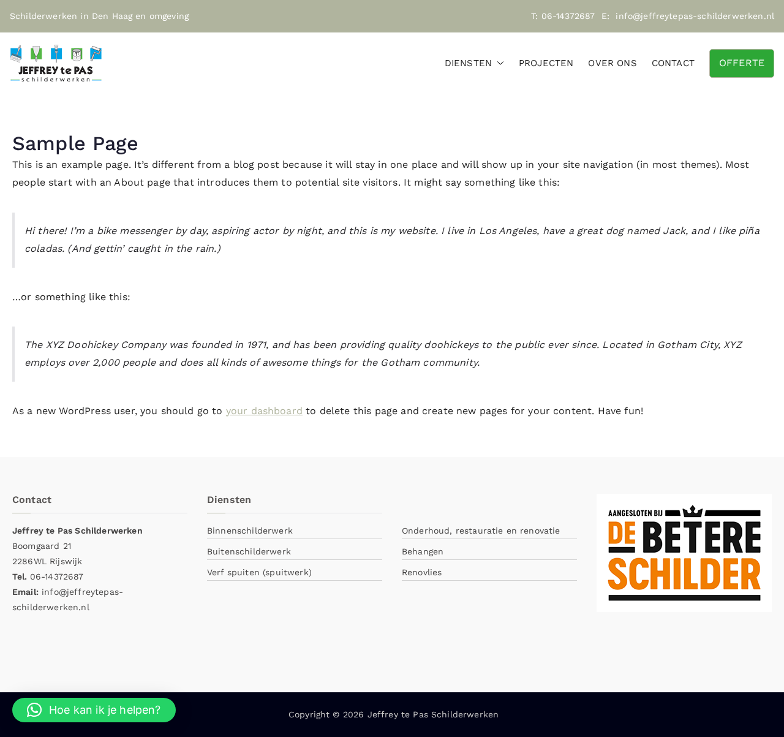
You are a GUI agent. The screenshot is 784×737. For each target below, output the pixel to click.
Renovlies (422, 572)
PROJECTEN (546, 63)
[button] (498, 63)
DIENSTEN (468, 63)
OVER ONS (612, 63)
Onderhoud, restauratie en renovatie (481, 530)
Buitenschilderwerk (249, 551)
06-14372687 (568, 16)
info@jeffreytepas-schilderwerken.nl (695, 16)
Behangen (422, 551)
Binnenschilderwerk (250, 530)
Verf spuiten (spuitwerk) (259, 572)
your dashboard (264, 411)
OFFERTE (741, 63)
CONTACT (673, 63)
